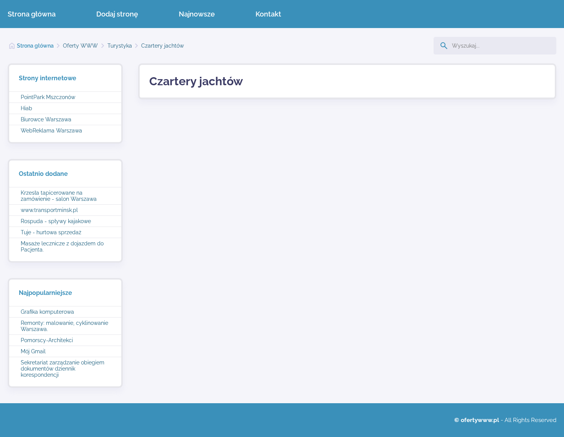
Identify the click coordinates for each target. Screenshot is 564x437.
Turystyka (119, 46)
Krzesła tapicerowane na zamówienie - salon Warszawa (59, 196)
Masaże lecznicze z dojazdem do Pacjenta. (62, 246)
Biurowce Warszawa (46, 119)
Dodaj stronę (117, 14)
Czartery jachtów (162, 46)
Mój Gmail (33, 351)
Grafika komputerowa (47, 312)
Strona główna (32, 14)
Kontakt (268, 14)
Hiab (26, 108)
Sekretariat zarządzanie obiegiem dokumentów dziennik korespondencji (62, 368)
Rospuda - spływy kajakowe (56, 221)
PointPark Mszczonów (48, 97)
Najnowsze (197, 14)
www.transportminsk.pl (49, 210)
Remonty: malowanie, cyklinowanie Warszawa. (64, 326)
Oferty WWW (80, 46)
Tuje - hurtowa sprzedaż (51, 232)
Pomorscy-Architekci (47, 340)
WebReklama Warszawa (51, 130)
